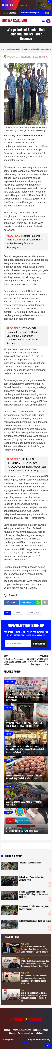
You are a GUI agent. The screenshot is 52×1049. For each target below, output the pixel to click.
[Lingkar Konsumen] (26, 1024)
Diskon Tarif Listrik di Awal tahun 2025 (22, 831)
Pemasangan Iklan (25, 1033)
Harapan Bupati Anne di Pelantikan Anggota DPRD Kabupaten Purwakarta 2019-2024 (33, 894)
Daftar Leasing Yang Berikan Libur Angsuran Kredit (31, 879)
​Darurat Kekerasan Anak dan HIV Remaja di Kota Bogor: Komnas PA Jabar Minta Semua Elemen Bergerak (34, 949)
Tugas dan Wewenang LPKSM (30, 863)
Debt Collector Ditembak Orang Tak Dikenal (35, 921)
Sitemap (12, 1033)
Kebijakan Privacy (40, 1030)
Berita (18, 613)
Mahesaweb (26, 1043)
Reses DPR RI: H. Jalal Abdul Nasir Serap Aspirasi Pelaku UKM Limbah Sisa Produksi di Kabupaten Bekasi (25, 749)
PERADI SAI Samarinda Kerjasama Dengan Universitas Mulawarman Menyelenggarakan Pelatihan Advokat (23, 336)
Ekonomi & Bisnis (33, 613)
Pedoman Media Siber (22, 1030)
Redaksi (7, 1030)
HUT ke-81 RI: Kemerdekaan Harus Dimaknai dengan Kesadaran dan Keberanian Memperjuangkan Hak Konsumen (34, 980)
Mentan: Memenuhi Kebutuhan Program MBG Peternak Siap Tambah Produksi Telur (24, 777)
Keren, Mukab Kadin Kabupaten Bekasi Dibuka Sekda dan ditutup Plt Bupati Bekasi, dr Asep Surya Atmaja (25, 697)
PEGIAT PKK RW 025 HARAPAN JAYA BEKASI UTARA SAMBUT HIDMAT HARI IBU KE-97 (24, 725)
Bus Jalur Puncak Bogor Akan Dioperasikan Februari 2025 (24, 803)
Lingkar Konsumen (20, 1039)
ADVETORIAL (10, 681)
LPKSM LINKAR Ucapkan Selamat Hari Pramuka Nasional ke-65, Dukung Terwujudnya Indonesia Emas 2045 (35, 963)
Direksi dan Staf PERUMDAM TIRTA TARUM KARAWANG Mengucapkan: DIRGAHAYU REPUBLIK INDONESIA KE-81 (35, 997)
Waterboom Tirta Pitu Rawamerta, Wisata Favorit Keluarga (34, 908)
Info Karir (39, 1033)
